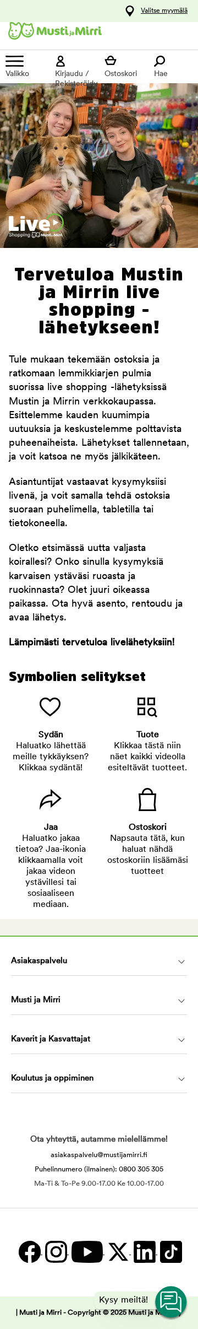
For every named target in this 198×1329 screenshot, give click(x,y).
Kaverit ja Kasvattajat (50, 1039)
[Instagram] (55, 1252)
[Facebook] (29, 1252)
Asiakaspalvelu (39, 961)
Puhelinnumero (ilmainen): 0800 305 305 (99, 1169)
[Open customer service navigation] (171, 1302)
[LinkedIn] (144, 1252)
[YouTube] (87, 1252)
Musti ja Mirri (36, 1000)
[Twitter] (118, 1252)
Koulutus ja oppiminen (52, 1078)
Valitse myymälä (164, 11)
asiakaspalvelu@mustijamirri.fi (99, 1155)
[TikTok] (169, 1252)
